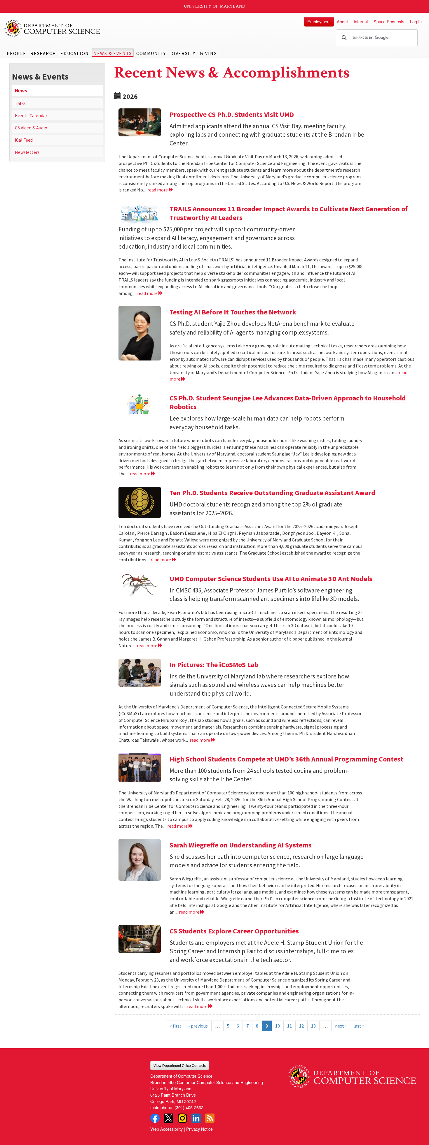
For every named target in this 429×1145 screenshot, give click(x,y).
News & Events (112, 53)
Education (74, 53)
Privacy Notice (199, 1129)
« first (176, 1026)
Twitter (168, 1118)
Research (43, 53)
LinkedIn (196, 1118)
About (342, 21)
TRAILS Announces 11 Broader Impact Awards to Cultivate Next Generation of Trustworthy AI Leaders (289, 213)
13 (313, 1026)
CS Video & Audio (31, 128)
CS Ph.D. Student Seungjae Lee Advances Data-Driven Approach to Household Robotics (288, 402)
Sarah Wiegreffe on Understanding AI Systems (241, 844)
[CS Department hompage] (351, 1074)
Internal (361, 21)
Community (151, 53)
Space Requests (389, 21)
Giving (208, 53)
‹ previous (198, 1026)
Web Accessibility (166, 1129)
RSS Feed (209, 1118)
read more (158, 190)
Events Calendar (31, 115)
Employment (319, 21)
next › (340, 1026)
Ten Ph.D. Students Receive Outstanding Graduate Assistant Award (272, 492)
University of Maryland (214, 6)
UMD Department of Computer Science (52, 28)
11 (289, 1026)
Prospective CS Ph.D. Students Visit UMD (232, 114)
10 (277, 1026)
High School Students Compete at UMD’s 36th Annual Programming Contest (286, 759)
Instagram (182, 1118)
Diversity (183, 53)
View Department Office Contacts (180, 1065)
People (16, 53)
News (21, 90)
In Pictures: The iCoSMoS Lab (214, 664)
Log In (416, 21)
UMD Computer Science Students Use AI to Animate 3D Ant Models (271, 578)
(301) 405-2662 (189, 1107)
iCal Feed (24, 140)
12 (301, 1026)
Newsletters (27, 152)
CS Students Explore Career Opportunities (235, 930)
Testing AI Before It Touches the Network (233, 311)
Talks (20, 103)
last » (358, 1026)
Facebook (155, 1118)
